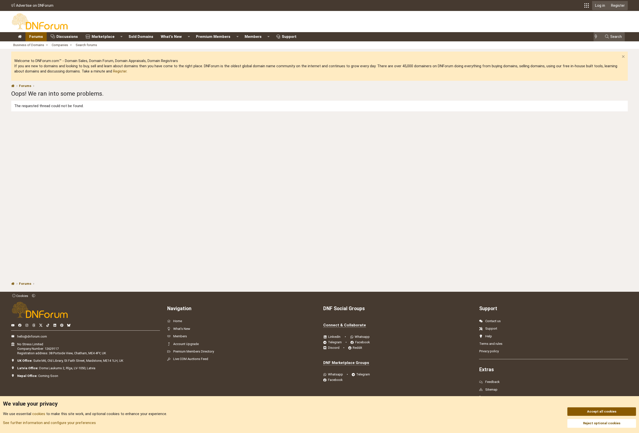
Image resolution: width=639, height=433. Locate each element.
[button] (586, 5)
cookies (38, 414)
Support (289, 36)
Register (120, 71)
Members (253, 36)
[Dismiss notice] (623, 57)
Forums (36, 36)
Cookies (21, 296)
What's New (171, 36)
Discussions (67, 36)
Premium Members (213, 36)
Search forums (86, 45)
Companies (60, 45)
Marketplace (103, 36)
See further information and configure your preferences (49, 423)
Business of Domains (28, 45)
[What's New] (597, 36)
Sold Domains (141, 36)
